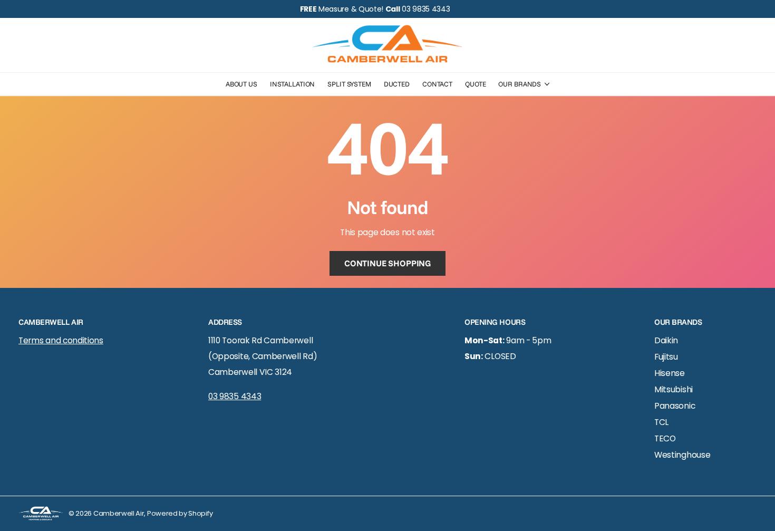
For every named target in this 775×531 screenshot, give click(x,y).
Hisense (669, 373)
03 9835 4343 (234, 396)
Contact (437, 84)
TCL (661, 422)
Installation (292, 84)
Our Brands (519, 84)
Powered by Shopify (179, 513)
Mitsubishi (673, 389)
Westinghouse (682, 454)
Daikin (666, 340)
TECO (665, 438)
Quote (475, 84)
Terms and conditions (60, 340)
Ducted (397, 84)
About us (241, 84)
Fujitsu (666, 356)
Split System (349, 84)
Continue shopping (387, 263)
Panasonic (674, 405)
